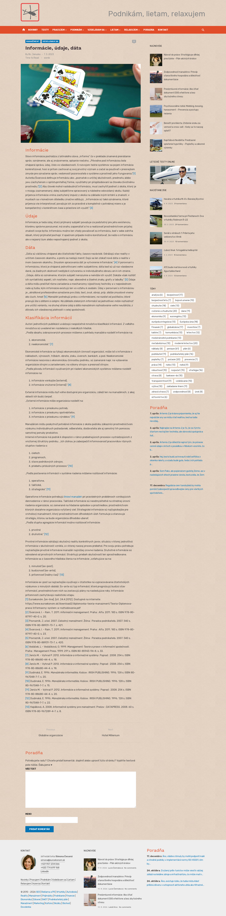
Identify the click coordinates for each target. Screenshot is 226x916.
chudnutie (159, 305)
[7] (51, 344)
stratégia (196, 370)
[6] (45, 296)
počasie (174, 359)
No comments (130, 868)
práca (157, 365)
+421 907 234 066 (50, 864)
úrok (199, 391)
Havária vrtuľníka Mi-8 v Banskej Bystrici (184, 199)
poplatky (158, 359)
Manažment (33, 41)
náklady (157, 348)
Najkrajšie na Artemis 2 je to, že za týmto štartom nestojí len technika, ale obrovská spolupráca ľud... (176, 432)
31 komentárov (180, 204)
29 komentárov (181, 224)
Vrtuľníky (60, 892)
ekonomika (159, 316)
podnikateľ (159, 354)
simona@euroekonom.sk (53, 860)
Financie (70, 895)
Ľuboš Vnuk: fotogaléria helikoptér (181, 250)
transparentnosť (161, 381)
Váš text (30, 769)
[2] (40, 186)
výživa (157, 386)
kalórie (156, 332)
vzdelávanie (184, 381)
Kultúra (48, 903)
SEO (38, 892)
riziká (184, 365)
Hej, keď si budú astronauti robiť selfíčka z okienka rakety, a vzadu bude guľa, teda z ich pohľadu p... (176, 460)
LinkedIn (45, 871)
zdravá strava (160, 391)
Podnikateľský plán (58, 899)
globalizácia (175, 327)
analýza (157, 295)
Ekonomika (26, 899)
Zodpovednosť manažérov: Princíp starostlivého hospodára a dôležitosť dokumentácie (182, 76)
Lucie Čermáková (115, 868)
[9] (73, 416)
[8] (69, 384)
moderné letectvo (186, 343)
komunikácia (174, 332)
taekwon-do (174, 375)
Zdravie (36, 899)
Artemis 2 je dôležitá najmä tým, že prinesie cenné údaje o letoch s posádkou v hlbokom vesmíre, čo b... (177, 446)
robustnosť (159, 370)
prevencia (191, 359)
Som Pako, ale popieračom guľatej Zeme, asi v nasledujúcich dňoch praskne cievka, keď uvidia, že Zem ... (177, 475)
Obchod (66, 903)
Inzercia (36, 883)
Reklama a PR (48, 892)
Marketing (39, 903)
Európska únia (189, 322)
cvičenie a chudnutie (164, 311)
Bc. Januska (34, 54)
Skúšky (57, 903)
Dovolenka (26, 907)
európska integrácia (164, 322)
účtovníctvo (159, 397)
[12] (46, 534)
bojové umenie (184, 300)
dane (185, 311)
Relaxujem (131, 30)
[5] (126, 279)
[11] (48, 489)
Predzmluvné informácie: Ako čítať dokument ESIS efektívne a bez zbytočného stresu (181, 93)
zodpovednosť (182, 391)
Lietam (114, 30)
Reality (24, 895)
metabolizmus (161, 343)
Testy (45, 30)
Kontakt (163, 30)
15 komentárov (181, 241)
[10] (70, 466)
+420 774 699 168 (50, 867)
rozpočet (178, 370)
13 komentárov (180, 276)
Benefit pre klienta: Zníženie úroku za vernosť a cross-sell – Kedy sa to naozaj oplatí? (183, 127)
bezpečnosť (175, 295)
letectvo (193, 332)
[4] (115, 262)
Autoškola (72, 892)
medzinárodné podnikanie (166, 338)
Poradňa (148, 30)
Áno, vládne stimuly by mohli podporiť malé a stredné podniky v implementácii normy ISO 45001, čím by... (176, 860)
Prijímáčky (47, 895)
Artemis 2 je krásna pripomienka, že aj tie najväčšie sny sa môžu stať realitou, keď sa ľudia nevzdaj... (175, 417)
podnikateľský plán (181, 354)
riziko (170, 365)
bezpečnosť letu (161, 300)
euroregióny (178, 316)
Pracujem (58, 30)
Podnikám (76, 30)
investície (193, 327)
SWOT (45, 899)
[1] (134, 173)
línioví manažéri (73, 496)
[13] (62, 574)
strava (157, 375)
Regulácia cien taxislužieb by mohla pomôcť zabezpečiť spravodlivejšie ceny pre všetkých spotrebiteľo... (176, 489)
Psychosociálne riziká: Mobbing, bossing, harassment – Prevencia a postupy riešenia (183, 110)
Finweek (157, 327)
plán (187, 348)
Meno (28, 814)
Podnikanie (59, 895)
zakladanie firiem (177, 386)
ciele (174, 305)
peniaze (173, 348)
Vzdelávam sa (96, 30)
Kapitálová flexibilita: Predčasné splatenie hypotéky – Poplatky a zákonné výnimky (184, 144)
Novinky (33, 30)
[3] (91, 208)
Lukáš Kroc (113, 907)
